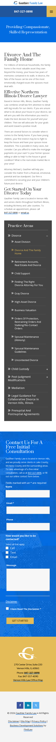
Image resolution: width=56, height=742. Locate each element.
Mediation (17, 388)
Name (9, 486)
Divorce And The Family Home (28, 252)
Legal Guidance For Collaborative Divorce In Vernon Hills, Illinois (23, 399)
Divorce (16, 235)
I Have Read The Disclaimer (25, 609)
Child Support (22, 273)
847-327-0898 (23, 11)
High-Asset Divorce (25, 301)
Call (12, 548)
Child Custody (20, 369)
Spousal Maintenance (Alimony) (27, 338)
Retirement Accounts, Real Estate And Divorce (28, 263)
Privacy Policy (39, 721)
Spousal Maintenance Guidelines (27, 350)
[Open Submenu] (47, 236)
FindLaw (28, 729)
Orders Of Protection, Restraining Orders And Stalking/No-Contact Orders (28, 323)
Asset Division (22, 241)
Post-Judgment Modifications (19, 378)
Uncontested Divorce (26, 360)
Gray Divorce (22, 293)
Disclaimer (11, 601)
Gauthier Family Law (26, 713)
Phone (9, 519)
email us (25, 212)
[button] (51, 11)
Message (11, 565)
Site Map (25, 721)
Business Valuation (25, 310)
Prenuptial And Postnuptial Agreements (23, 412)
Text (13, 552)
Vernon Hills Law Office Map (28, 680)
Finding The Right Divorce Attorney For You (29, 283)
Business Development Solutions (26, 725)
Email (10, 503)
